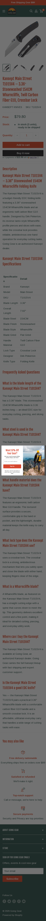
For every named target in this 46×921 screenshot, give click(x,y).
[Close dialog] (43, 447)
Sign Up (12, 466)
